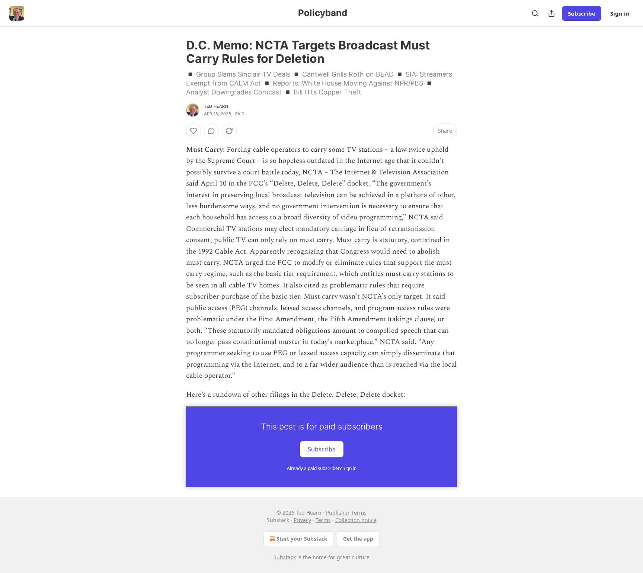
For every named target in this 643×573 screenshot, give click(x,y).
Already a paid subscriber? (321, 468)
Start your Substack (301, 538)
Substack (284, 557)
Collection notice (356, 520)
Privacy (302, 520)
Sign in (620, 13)
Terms (323, 520)
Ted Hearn (216, 106)
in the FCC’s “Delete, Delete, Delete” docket (298, 183)
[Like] (193, 130)
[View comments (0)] (211, 130)
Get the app (358, 538)
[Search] (535, 13)
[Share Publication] (551, 13)
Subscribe (581, 13)
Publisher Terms (346, 512)
